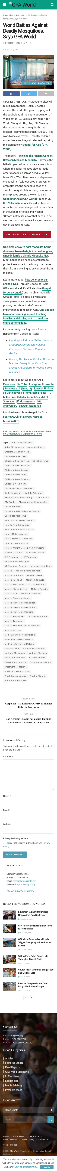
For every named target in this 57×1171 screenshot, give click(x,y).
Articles (9, 1058)
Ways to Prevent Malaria (17, 671)
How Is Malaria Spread (16, 534)
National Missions (38, 653)
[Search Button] (51, 1119)
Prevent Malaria (37, 658)
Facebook (9, 384)
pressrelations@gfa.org (24, 881)
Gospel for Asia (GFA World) (20, 198)
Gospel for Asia (12, 507)
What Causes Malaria (15, 676)
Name (7, 796)
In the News (15, 15)
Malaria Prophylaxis (15, 616)
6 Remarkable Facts (34, 392)
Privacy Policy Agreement (16, 838)
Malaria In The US (13, 580)
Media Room (26, 397)
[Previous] (25, 998)
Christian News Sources (16, 470)
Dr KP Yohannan (13, 493)
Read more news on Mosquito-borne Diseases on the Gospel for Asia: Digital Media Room (27, 432)
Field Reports (12, 1067)
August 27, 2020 (11, 49)
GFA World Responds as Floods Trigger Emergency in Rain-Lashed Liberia (34, 942)
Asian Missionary (36, 447)
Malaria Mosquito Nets (16, 589)
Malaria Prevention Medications (21, 607)
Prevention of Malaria (15, 662)
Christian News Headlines (18, 465)
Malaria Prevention (30, 594)
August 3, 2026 (26, 933)
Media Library (28, 1139)
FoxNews (8, 416)
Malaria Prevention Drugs (17, 598)
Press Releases (13, 1089)
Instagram (35, 384)
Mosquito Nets (12, 649)
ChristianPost (23, 416)
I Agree (46, 1167)
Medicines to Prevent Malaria (19, 644)
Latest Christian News (41, 566)
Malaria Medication (14, 584)
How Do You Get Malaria (17, 525)
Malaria (8, 571)
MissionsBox (11, 421)
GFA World (10, 502)
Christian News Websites (17, 479)
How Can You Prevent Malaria (20, 520)
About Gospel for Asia (21, 443)
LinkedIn (48, 384)
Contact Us (43, 1139)
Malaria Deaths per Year (28, 571)
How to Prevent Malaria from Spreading (24, 548)
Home (5, 15)
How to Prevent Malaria (16, 543)
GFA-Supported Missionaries (33, 502)
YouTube (22, 384)
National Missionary (15, 653)
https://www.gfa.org (25, 884)
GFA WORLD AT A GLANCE (19, 891)
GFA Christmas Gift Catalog (18, 498)
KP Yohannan (30, 557)
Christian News (40, 461)
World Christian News (15, 681)
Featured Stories (14, 1062)
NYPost (37, 416)
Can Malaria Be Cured (15, 456)
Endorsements (26, 401)
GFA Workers (42, 498)
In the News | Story (37, 83)
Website (7, 824)
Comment (9, 756)
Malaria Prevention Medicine (19, 612)
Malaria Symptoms (37, 616)
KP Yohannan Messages (17, 562)
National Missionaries (34, 649)
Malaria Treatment (14, 621)
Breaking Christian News (17, 452)
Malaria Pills (11, 594)
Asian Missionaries (14, 447)
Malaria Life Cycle (35, 580)
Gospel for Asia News (15, 516)
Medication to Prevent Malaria (20, 635)
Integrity (27, 388)
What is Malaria (38, 676)
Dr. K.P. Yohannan (34, 493)
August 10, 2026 (26, 919)
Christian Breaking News (17, 461)
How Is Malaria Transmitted (19, 539)
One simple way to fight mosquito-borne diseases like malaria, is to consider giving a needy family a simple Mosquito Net (28, 251)
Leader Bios (11, 1080)
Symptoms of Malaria (41, 662)
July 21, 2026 (25, 977)
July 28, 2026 (25, 963)
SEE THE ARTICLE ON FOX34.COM (25, 234)
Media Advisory (13, 1085)
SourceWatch (12, 388)
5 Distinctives (12, 392)
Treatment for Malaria (16, 667)
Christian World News (15, 484)
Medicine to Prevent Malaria (19, 639)
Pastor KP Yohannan (15, 658)
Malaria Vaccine (13, 630)
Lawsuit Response (30, 405)
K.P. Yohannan (12, 557)
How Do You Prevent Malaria (19, 530)
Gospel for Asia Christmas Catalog (22, 511)
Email (7, 810)
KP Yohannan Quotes (15, 566)
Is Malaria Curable (35, 552)
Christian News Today (16, 475)
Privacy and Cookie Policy (24, 1167)
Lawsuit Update (43, 388)
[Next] (31, 998)
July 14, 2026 (25, 990)
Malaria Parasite (39, 589)
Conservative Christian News (19, 488)
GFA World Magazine (17, 1071)
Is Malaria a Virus (13, 552)
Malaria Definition (14, 575)
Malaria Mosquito (36, 584)
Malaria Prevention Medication (20, 603)
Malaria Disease (34, 575)
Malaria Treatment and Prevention (22, 626)
